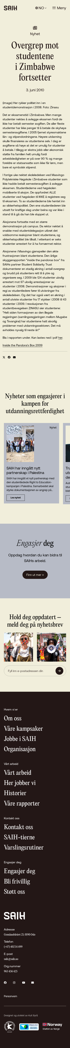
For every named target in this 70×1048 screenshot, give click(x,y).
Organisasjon (20, 749)
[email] (14, 357)
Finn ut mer (35, 574)
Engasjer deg (19, 871)
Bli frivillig (17, 881)
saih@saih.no (11, 959)
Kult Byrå (33, 1015)
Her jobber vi (20, 783)
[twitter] (4, 357)
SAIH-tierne (19, 837)
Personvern (10, 996)
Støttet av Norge (51, 1029)
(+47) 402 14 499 (13, 946)
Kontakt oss (18, 827)
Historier (15, 793)
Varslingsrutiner (24, 847)
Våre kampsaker (23, 729)
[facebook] (9, 357)
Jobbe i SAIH (20, 739)
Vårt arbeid (17, 773)
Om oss (12, 718)
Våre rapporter (22, 803)
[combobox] (41, 8)
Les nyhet (16, 497)
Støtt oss (14, 892)
